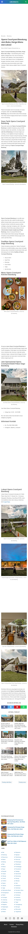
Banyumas (5, 857)
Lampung (4, 899)
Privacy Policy (19, 924)
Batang (4, 861)
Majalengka (5, 906)
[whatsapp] (23, 707)
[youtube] (22, 919)
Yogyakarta (18, 911)
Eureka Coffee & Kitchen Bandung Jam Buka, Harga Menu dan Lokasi (7, 726)
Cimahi (4, 878)
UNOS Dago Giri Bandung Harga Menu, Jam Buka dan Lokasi (20, 774)
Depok (4, 883)
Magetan (4, 904)
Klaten (3, 895)
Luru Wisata (14, 2)
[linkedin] (18, 919)
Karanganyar (5, 892)
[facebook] (4, 707)
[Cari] (26, 2)
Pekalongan (18, 861)
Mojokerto (17, 852)
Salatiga (17, 871)
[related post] (7, 718)
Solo (16, 883)
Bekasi (4, 866)
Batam (4, 859)
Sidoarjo (17, 880)
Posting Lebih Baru (6, 782)
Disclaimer (14, 926)
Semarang (18, 876)
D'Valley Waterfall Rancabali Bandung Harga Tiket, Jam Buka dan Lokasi (20, 726)
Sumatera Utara (19, 890)
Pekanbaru (18, 864)
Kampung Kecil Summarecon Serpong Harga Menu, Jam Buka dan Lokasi (16, 821)
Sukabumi (17, 885)
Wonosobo (18, 909)
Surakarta (17, 897)
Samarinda (18, 873)
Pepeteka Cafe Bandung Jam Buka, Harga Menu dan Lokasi (20, 742)
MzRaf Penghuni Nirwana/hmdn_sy (12, 48)
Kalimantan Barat (6, 890)
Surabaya (17, 895)
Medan (4, 911)
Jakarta (4, 885)
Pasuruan (17, 859)
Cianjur (4, 873)
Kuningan (4, 897)
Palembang (18, 857)
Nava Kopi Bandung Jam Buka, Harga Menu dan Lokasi (7, 758)
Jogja (3, 888)
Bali (3, 852)
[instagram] (10, 919)
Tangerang (18, 899)
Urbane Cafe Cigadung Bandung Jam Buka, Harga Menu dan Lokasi (21, 758)
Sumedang (18, 892)
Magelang (4, 902)
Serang (17, 878)
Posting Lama (22, 782)
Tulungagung (18, 904)
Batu (3, 864)
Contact (11, 924)
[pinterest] (17, 707)
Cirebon (4, 880)
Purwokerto (18, 869)
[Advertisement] (14, 19)
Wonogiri (17, 906)
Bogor (3, 869)
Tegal (16, 902)
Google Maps (6, 502)
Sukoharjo (17, 888)
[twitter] (11, 707)
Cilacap (4, 876)
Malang (4, 909)
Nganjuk (17, 854)
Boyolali (4, 871)
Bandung (4, 854)
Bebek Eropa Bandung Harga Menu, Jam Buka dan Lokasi (7, 741)
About (5, 924)
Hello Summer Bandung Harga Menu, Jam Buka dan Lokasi (7, 774)
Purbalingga (18, 866)
